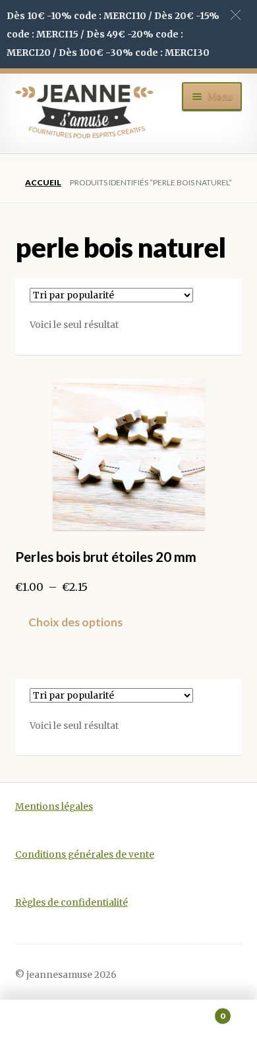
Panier (198, 1011)
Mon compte (43, 1022)
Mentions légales (54, 806)
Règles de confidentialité (71, 902)
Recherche (128, 1022)
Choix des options (75, 622)
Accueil (43, 182)
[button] (235, 15)
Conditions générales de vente (84, 854)
